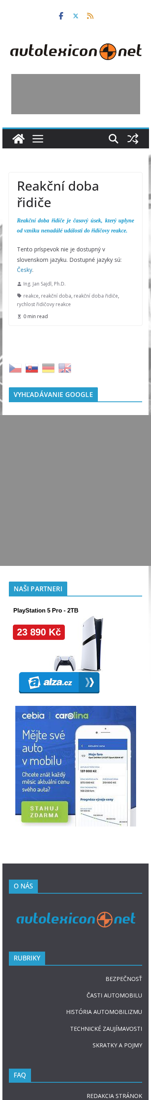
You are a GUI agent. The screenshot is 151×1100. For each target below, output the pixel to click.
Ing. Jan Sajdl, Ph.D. (44, 283)
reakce (31, 295)
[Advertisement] (75, 94)
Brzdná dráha (42, 426)
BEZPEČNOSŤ (123, 1088)
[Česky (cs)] (15, 477)
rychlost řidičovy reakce (44, 304)
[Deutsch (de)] (48, 477)
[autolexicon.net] (18, 138)
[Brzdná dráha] (76, 343)
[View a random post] (132, 138)
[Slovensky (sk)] (31, 477)
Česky (24, 269)
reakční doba (56, 295)
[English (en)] (64, 477)
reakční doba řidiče (96, 295)
